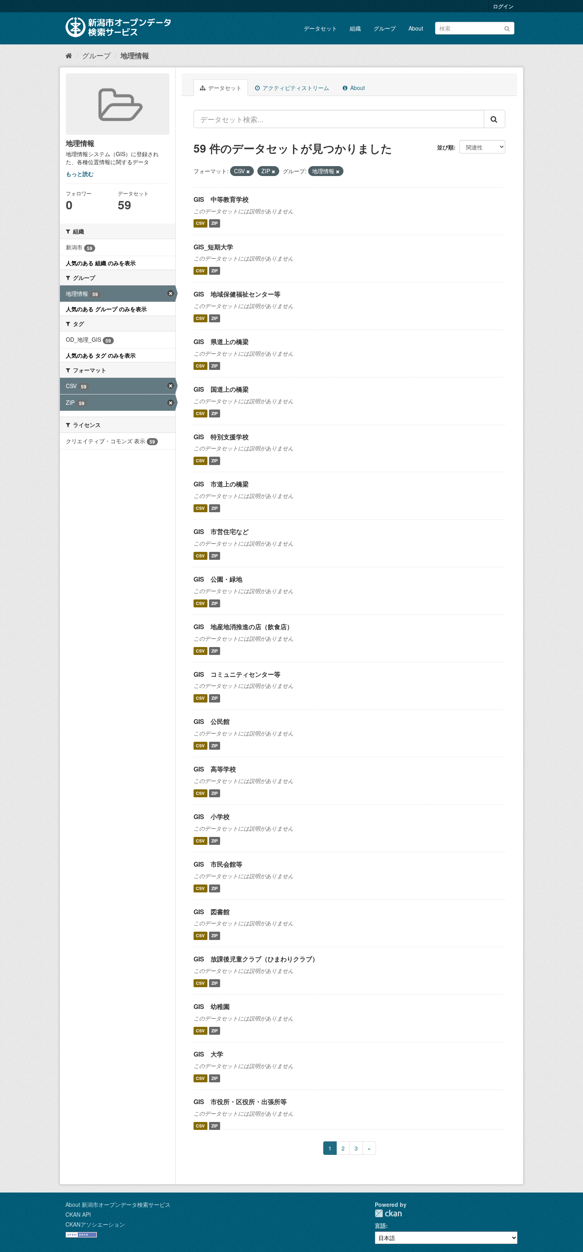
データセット (320, 28)
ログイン (503, 6)
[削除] (248, 171)
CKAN (388, 1213)
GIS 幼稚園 (212, 1006)
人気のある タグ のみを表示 (101, 355)
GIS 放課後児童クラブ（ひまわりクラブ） (256, 958)
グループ (385, 28)
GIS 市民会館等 (218, 864)
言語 (380, 1225)
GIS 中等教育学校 (221, 199)
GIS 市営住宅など (221, 531)
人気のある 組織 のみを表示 (101, 263)
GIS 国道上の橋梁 (221, 389)
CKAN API (78, 1214)
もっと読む (80, 174)
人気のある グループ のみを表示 (106, 309)
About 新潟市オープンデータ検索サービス (118, 1204)
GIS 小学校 (212, 816)
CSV (200, 223)
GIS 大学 (208, 1054)
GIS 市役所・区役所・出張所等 (240, 1101)
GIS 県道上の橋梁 (221, 341)
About (415, 28)
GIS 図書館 (212, 911)
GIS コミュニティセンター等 (237, 674)
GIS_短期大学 (213, 246)
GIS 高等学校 (215, 768)
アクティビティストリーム (295, 88)
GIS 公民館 (212, 721)
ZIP (214, 223)
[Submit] (507, 27)
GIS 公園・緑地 (218, 579)
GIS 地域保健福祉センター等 (237, 294)
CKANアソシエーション (95, 1224)
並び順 (445, 147)
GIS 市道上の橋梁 (221, 483)
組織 (355, 28)
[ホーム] (68, 55)
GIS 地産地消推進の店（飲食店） (243, 626)
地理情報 (135, 55)
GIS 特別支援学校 (221, 436)
